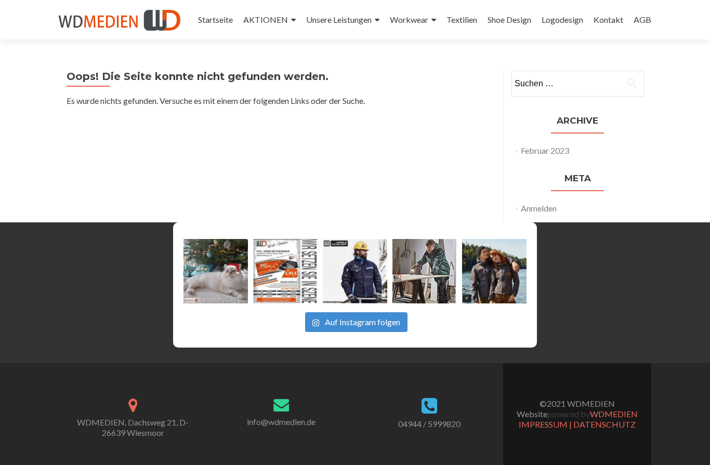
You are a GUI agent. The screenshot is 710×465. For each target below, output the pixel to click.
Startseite (215, 19)
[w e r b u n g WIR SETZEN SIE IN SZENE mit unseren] (285, 271)
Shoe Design (509, 19)
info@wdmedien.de (281, 422)
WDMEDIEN (614, 414)
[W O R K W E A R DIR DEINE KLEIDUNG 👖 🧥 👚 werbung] (424, 271)
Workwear (409, 19)
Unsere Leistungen (339, 19)
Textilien (461, 19)
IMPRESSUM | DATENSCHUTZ (577, 424)
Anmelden (539, 208)
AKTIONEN (265, 19)
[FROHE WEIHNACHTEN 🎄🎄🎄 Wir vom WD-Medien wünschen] (215, 271)
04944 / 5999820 (429, 424)
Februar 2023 (545, 150)
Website (532, 414)
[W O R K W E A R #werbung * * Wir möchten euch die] (494, 271)
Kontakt (608, 19)
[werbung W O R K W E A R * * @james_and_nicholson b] (355, 271)
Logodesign (562, 19)
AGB (642, 19)
